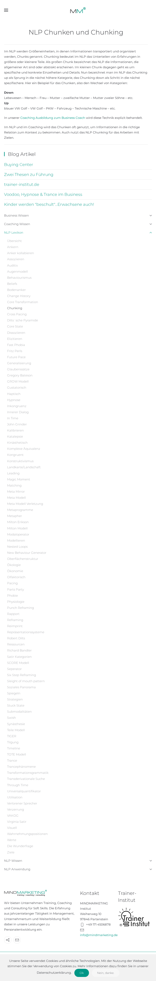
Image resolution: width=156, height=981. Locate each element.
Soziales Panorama (21, 687)
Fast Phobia (16, 345)
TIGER (11, 736)
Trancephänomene (21, 767)
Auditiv (12, 265)
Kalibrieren (15, 430)
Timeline (13, 748)
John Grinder (17, 424)
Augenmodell (17, 271)
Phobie (12, 595)
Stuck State (15, 705)
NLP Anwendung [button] (17, 869)
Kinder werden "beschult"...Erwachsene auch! (49, 204)
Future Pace (16, 357)
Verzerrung (15, 809)
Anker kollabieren (20, 253)
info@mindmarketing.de (99, 935)
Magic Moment (18, 479)
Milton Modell (17, 528)
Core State (15, 326)
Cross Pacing (17, 314)
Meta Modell (16, 498)
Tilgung (12, 742)
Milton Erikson (18, 522)
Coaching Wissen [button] (17, 224)
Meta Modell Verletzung (25, 504)
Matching (14, 485)
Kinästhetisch (17, 442)
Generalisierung (19, 363)
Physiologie (15, 602)
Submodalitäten (19, 711)
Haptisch (14, 394)
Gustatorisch (16, 387)
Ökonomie (15, 571)
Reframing (15, 620)
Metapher (14, 516)
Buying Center (18, 164)
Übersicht (14, 241)
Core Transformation (22, 302)
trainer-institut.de (21, 184)
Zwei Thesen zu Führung (28, 174)
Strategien (15, 699)
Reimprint (15, 626)
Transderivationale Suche (26, 779)
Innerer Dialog (18, 412)
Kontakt (89, 893)
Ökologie (14, 565)
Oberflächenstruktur (22, 559)
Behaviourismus (19, 278)
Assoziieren (15, 259)
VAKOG (12, 815)
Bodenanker (16, 290)
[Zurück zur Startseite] (78, 10)
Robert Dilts (16, 638)
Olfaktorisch (16, 577)
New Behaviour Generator (26, 553)
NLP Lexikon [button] (13, 232)
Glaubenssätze (18, 369)
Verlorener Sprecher (22, 803)
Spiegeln (13, 693)
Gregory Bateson (19, 375)
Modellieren (16, 540)
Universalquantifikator (24, 791)
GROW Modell (18, 381)
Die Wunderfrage (20, 846)
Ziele (10, 852)
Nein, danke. (105, 973)
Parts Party (15, 589)
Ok (82, 973)
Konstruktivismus (20, 461)
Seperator (14, 669)
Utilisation (14, 797)
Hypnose (13, 400)
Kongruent (15, 455)
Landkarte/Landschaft (24, 467)
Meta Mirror (16, 491)
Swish (11, 718)
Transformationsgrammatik (28, 773)
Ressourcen (16, 644)
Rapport (13, 614)
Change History (18, 296)
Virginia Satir (16, 822)
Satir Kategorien (19, 657)
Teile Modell (16, 730)
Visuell (12, 828)
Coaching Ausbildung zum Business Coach (53, 118)
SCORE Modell (18, 663)
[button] (6, 10)
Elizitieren (14, 339)
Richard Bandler (19, 650)
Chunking (14, 308)
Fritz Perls (14, 351)
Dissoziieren (16, 333)
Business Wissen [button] (16, 215)
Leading (13, 473)
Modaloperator (18, 534)
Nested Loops (17, 546)
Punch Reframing (20, 608)
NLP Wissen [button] (13, 861)
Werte (11, 840)
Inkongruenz (16, 406)
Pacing (12, 583)
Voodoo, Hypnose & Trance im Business (43, 194)
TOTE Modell (16, 754)
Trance (12, 760)
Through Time (17, 785)
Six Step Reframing (21, 675)
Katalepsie (15, 436)
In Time (12, 418)
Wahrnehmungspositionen (27, 834)
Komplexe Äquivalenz (23, 449)
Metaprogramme (20, 510)
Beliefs (12, 284)
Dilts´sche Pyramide (22, 320)
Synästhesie (16, 724)
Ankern (12, 247)
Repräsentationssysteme (25, 632)
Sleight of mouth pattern (26, 681)
